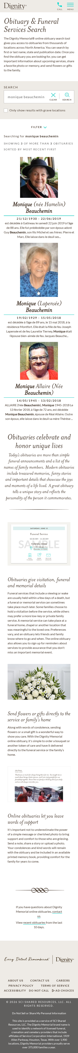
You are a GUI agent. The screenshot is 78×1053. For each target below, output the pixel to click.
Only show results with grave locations (37, 110)
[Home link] (15, 6)
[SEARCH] (67, 95)
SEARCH (11, 87)
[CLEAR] (53, 95)
